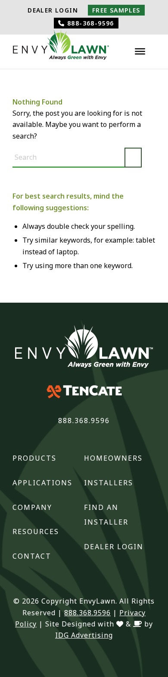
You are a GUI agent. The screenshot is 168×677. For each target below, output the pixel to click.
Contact (31, 556)
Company (32, 507)
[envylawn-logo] (60, 47)
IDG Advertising (84, 635)
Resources (35, 531)
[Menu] (140, 51)
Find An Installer (106, 515)
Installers (108, 482)
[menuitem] (52, 10)
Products (34, 458)
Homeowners (113, 458)
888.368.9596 (84, 420)
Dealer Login (53, 10)
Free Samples (116, 10)
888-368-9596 (89, 23)
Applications (42, 482)
